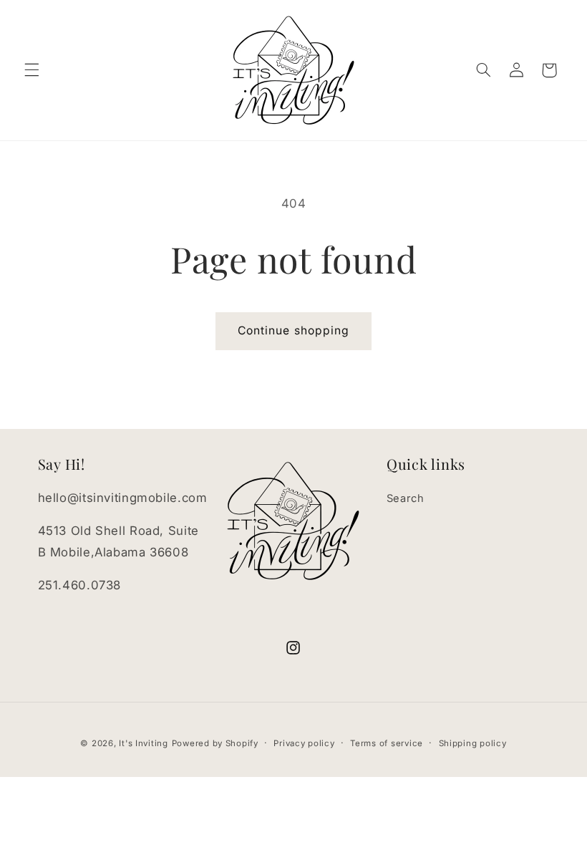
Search (406, 498)
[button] (31, 70)
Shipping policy (473, 743)
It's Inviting (143, 743)
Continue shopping (293, 330)
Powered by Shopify (215, 743)
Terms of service (386, 743)
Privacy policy (303, 743)
